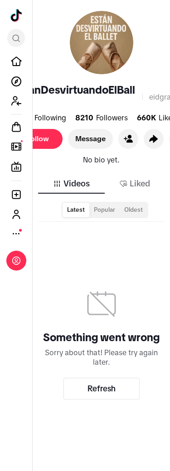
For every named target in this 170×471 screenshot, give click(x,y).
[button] (128, 139)
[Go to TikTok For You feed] (16, 15)
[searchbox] (16, 38)
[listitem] (16, 61)
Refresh (101, 388)
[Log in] (16, 261)
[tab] (71, 184)
